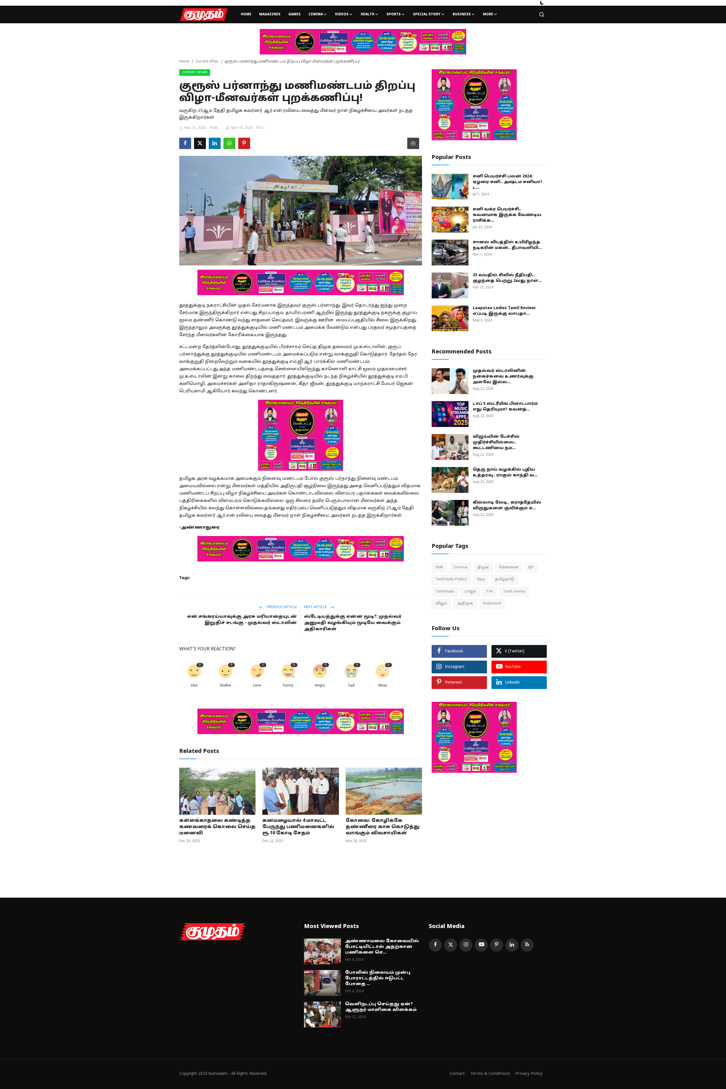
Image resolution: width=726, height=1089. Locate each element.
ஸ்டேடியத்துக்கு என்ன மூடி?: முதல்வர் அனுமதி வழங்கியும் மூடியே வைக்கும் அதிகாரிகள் (353, 623)
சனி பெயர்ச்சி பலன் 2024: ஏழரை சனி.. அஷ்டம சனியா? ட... (507, 182)
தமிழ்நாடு (504, 579)
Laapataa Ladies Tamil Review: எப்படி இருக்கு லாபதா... (504, 311)
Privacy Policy (529, 1074)
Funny (288, 685)
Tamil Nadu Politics (451, 579)
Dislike (225, 685)
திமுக (483, 567)
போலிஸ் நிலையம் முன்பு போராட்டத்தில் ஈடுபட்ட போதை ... (377, 978)
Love (257, 685)
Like (194, 685)
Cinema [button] (316, 14)
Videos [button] (342, 14)
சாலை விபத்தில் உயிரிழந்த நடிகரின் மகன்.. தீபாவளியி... (507, 245)
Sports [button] (394, 14)
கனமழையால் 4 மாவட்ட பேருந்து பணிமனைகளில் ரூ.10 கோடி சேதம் (298, 827)
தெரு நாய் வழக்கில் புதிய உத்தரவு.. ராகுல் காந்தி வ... (505, 472)
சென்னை (508, 567)
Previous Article (281, 607)
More (488, 14)
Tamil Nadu (444, 591)
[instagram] (465, 945)
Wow (382, 685)
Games (294, 14)
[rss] (527, 945)
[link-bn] (363, 42)
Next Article (316, 607)
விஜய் (441, 603)
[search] (542, 14)
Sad (351, 685)
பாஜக (470, 591)
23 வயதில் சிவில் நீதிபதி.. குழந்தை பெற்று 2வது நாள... (507, 278)
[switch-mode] (542, 3)
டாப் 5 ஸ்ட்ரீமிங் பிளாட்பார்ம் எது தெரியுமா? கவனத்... (505, 406)
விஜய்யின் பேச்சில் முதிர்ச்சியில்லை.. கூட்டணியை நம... (496, 442)
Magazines (269, 14)
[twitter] (450, 945)
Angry (320, 685)
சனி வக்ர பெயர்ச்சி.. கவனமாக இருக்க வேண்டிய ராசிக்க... (507, 215)
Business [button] (462, 14)
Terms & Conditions (490, 1074)
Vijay (481, 579)
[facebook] (435, 945)
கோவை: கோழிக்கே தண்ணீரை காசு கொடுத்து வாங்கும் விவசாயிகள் (382, 827)
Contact (457, 1074)
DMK (439, 567)
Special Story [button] (426, 14)
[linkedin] (511, 945)
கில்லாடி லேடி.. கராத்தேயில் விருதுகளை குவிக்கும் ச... (507, 505)
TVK (489, 591)
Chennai (460, 567)
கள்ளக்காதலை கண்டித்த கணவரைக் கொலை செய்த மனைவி (217, 827)
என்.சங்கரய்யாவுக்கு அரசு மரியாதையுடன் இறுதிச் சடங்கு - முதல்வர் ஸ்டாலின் (242, 620)
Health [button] (367, 14)
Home (246, 14)
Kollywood (492, 603)
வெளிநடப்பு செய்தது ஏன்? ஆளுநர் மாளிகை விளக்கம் (381, 1007)
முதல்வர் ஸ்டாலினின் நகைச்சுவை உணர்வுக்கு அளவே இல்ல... (503, 376)
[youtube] (481, 945)
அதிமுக (465, 603)
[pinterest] (496, 945)
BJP (531, 567)
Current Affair (207, 61)
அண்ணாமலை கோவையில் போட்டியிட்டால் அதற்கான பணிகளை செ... (382, 947)
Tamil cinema (514, 591)
